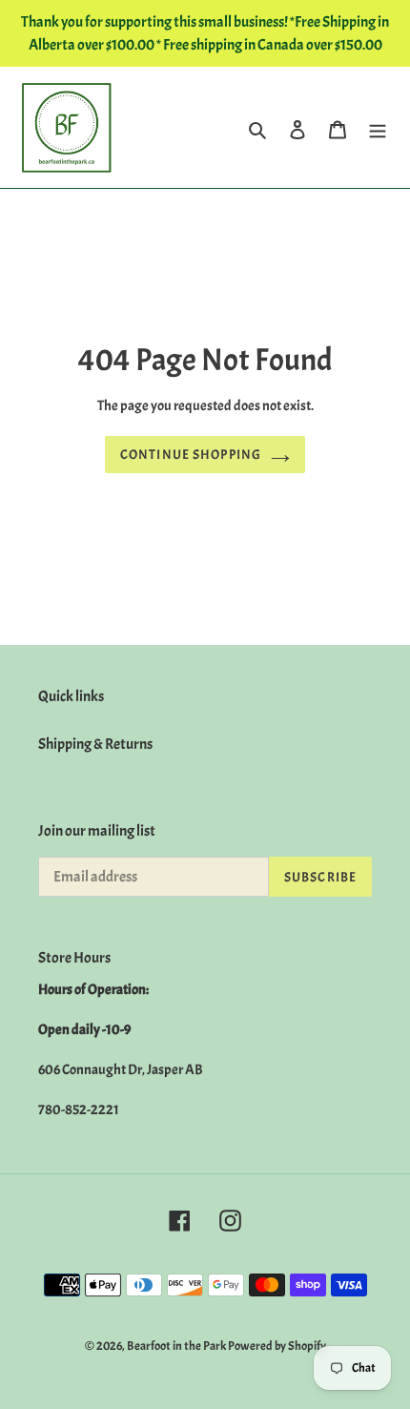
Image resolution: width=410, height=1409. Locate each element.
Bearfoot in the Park (177, 1346)
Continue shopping (190, 454)
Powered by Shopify (277, 1346)
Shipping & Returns (95, 744)
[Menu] (378, 127)
